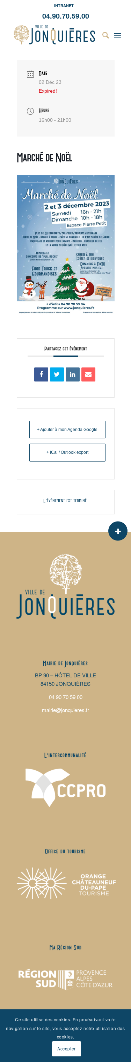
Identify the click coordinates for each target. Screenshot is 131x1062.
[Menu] (117, 34)
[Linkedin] (73, 374)
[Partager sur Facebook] (41, 374)
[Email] (88, 374)
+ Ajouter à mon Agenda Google (67, 429)
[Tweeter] (57, 374)
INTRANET (64, 5)
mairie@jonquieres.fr (65, 709)
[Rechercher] (102, 35)
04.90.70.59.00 (65, 16)
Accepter (66, 1048)
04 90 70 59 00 (65, 697)
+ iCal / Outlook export (67, 452)
